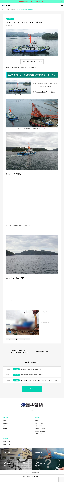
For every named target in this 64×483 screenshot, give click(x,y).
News (10, 18)
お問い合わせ (27, 472)
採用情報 (5, 438)
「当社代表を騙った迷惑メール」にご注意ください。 (31, 1)
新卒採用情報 (6, 441)
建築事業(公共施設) (40, 428)
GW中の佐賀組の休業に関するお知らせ (32, 374)
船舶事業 (37, 420)
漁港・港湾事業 (39, 423)
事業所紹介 (6, 428)
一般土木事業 (38, 426)
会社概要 (5, 423)
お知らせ (16, 369)
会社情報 (5, 417)
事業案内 (37, 417)
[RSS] (32, 410)
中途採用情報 (6, 444)
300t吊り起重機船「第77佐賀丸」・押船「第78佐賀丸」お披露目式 (39, 380)
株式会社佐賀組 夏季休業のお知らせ (32, 369)
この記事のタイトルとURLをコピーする (32, 61)
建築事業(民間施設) (40, 431)
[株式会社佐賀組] (6, 5)
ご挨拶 (4, 420)
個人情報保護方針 (35, 472)
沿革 (4, 426)
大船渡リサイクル (39, 434)
